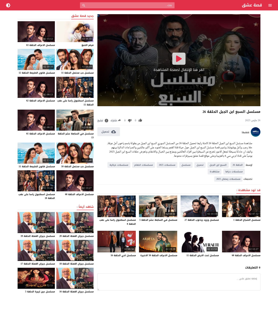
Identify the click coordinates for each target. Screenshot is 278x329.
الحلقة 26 (238, 165)
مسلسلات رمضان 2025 (228, 179)
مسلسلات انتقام (143, 165)
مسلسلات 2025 (167, 165)
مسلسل (185, 165)
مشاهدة (214, 172)
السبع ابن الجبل (218, 165)
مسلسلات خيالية (118, 165)
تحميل (199, 165)
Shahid (245, 132)
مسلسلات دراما (234, 172)
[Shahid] (255, 135)
